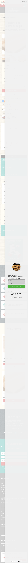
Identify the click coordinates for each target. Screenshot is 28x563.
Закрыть (24, 1)
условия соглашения (14, 291)
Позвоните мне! (16, 286)
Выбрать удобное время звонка (16, 297)
